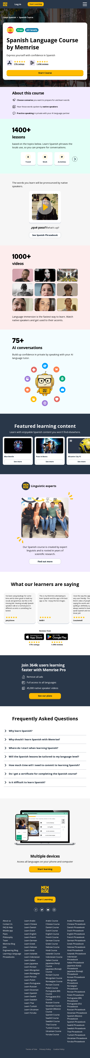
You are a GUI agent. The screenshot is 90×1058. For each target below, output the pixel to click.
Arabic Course (52, 920)
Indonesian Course (54, 957)
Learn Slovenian (31, 990)
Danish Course (52, 927)
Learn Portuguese (32, 983)
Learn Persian (30, 976)
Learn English (30, 934)
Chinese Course (53, 924)
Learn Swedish (30, 999)
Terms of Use (31, 1049)
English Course (52, 934)
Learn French (30, 937)
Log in (18, 4)
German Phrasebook (76, 940)
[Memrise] (5, 4)
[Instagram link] (54, 910)
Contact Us (7, 924)
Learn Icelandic (30, 953)
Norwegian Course (54, 981)
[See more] (85, 4)
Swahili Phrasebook (75, 1025)
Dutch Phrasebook (75, 930)
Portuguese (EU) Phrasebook (74, 1005)
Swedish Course (53, 1021)
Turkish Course (52, 1028)
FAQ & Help (8, 927)
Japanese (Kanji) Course (53, 964)
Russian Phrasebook (76, 1009)
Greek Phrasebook (75, 944)
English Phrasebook (76, 934)
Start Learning (36, 4)
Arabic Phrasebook (75, 920)
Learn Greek (29, 944)
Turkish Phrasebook (76, 1035)
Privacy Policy (45, 1049)
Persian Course (52, 984)
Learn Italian (29, 960)
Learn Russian (30, 986)
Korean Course (52, 975)
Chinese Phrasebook (76, 924)
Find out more (45, 561)
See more (18, 461)
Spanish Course (53, 1014)
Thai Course (51, 1024)
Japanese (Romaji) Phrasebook (75, 972)
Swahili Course (52, 1018)
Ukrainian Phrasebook (77, 1038)
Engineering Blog (10, 950)
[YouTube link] (48, 910)
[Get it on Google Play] (57, 637)
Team (5, 940)
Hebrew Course (52, 947)
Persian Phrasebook (76, 991)
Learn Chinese (30, 924)
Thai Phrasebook (74, 1031)
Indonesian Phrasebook (72, 958)
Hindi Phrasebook (75, 950)
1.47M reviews (57, 644)
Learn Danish (30, 927)
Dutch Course (52, 930)
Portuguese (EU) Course (53, 998)
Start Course (45, 72)
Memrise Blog (9, 944)
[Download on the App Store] (34, 637)
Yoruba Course (52, 1034)
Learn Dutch (29, 930)
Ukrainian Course (53, 1031)
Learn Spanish (9, 17)
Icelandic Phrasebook (76, 953)
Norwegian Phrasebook (72, 987)
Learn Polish (29, 980)
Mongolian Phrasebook (72, 981)
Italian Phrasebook (75, 962)
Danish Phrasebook (76, 927)
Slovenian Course (53, 1006)
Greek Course (52, 944)
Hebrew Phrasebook (76, 947)
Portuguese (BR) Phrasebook (74, 999)
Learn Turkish (30, 1006)
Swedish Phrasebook (76, 1028)
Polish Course (52, 988)
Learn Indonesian (32, 957)
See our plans (45, 695)
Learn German (30, 940)
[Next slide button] (74, 159)
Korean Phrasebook (76, 977)
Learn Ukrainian (31, 1009)
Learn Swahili (30, 996)
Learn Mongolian (31, 970)
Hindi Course (51, 950)
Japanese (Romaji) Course (53, 970)
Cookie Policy (58, 1049)
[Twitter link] (42, 910)
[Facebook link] (36, 910)
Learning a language (12, 953)
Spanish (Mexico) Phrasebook (74, 1017)
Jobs (5, 947)
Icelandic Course (53, 953)
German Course (53, 940)
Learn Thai (29, 1003)
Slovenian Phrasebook (77, 1013)
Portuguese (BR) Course (53, 992)
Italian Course (52, 960)
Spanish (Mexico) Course (53, 1010)
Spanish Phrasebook (76, 1022)
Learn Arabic (29, 920)
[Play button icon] (45, 207)
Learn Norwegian (32, 973)
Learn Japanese (31, 963)
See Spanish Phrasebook (45, 235)
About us (7, 920)
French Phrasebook (75, 937)
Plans (5, 934)
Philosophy (8, 937)
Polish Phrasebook (75, 995)
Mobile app (8, 930)
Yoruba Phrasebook (76, 1041)
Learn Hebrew (30, 947)
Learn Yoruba (30, 1013)
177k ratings (34, 644)
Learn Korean (30, 967)
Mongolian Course (54, 978)
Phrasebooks (9, 957)
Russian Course (52, 1002)
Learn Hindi (29, 950)
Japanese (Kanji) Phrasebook (74, 967)
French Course (52, 937)
